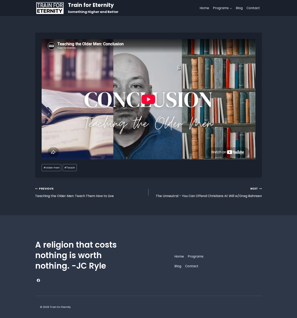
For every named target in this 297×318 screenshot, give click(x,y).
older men (51, 167)
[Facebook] (38, 280)
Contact (253, 8)
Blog (239, 8)
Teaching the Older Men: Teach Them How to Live (74, 192)
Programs (195, 256)
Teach (69, 167)
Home (204, 8)
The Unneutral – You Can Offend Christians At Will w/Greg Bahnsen (209, 192)
